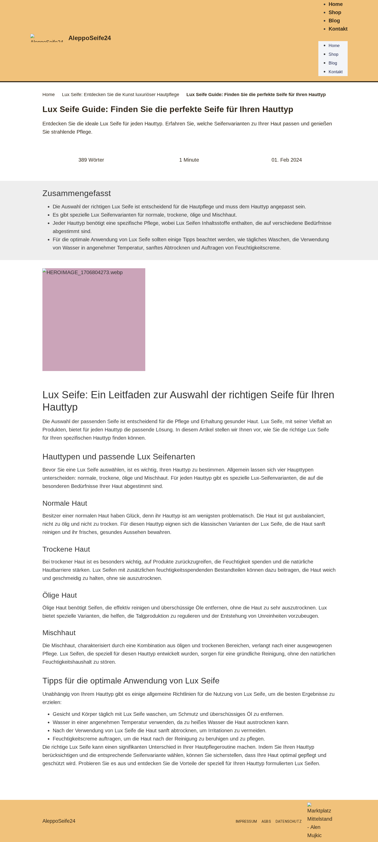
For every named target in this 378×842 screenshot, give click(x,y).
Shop (335, 12)
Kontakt (338, 29)
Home (336, 4)
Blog (334, 20)
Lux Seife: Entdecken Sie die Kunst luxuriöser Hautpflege (120, 94)
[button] (333, 37)
